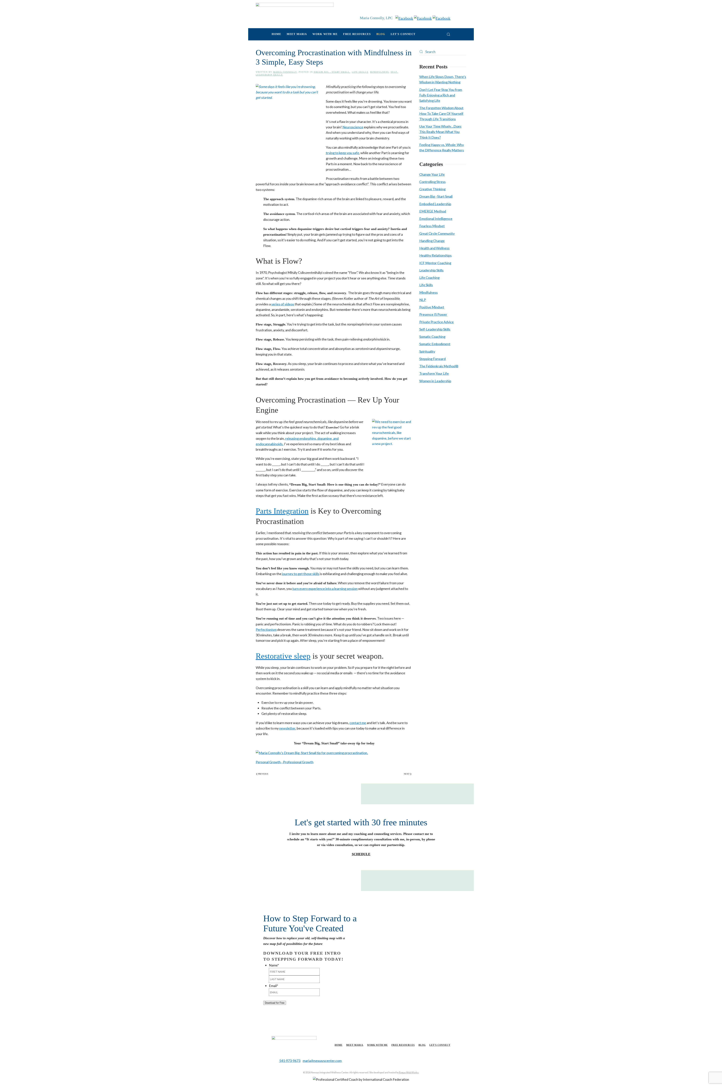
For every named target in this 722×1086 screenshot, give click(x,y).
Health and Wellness (434, 248)
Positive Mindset (431, 307)
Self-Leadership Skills (434, 329)
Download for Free (274, 1002)
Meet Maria (354, 1045)
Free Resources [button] (357, 34)
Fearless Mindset (432, 226)
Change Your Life (432, 174)
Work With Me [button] (324, 34)
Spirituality (427, 351)
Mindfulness (379, 72)
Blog (380, 34)
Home (276, 34)
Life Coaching (429, 277)
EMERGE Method (432, 211)
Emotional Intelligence (435, 218)
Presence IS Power (433, 314)
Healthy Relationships (435, 255)
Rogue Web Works (409, 1072)
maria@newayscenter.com (322, 1061)
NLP (422, 300)
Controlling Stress (432, 182)
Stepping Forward (432, 359)
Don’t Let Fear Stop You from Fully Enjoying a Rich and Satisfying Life (440, 95)
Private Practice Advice (436, 322)
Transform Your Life (434, 373)
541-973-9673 (289, 1061)
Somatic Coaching (432, 337)
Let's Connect (403, 34)
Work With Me (377, 1045)
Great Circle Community (437, 233)
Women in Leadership (435, 381)
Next (407, 774)
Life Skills (360, 72)
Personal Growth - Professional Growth (284, 762)
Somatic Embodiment (434, 344)
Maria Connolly (285, 72)
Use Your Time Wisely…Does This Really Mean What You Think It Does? (440, 131)
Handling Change (432, 241)
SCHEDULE (361, 854)
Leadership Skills (431, 270)
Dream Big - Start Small (332, 72)
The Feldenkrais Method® (438, 366)
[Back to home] (295, 12)
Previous (263, 774)
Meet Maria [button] (297, 34)
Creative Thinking (432, 189)
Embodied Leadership (435, 204)
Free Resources (403, 1045)
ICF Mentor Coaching (435, 263)
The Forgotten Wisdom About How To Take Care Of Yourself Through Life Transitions (441, 113)
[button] (448, 34)
